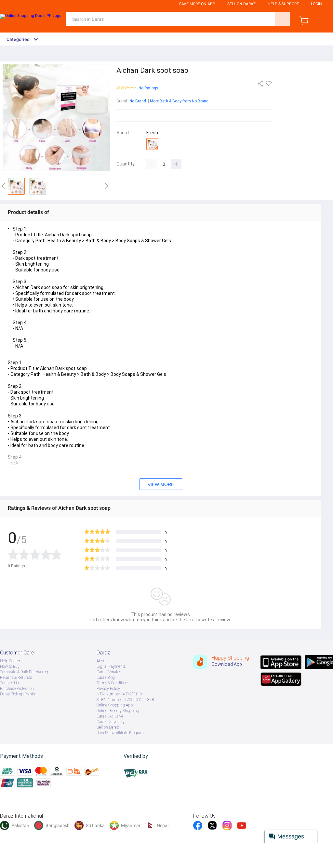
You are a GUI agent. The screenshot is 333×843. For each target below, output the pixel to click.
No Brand (137, 101)
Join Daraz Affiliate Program (120, 733)
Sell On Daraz (241, 4)
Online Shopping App (115, 705)
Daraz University (111, 721)
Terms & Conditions (113, 683)
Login (316, 4)
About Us (104, 661)
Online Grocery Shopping (118, 710)
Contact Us (9, 683)
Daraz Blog (106, 677)
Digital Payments (111, 666)
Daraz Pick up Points (17, 694)
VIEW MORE (161, 484)
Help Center (10, 661)
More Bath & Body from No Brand (179, 101)
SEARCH (282, 19)
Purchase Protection (17, 688)
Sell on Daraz (108, 727)
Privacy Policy (108, 688)
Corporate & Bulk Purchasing (24, 672)
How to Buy (10, 666)
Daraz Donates (109, 672)
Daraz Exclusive (110, 716)
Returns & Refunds (16, 677)
